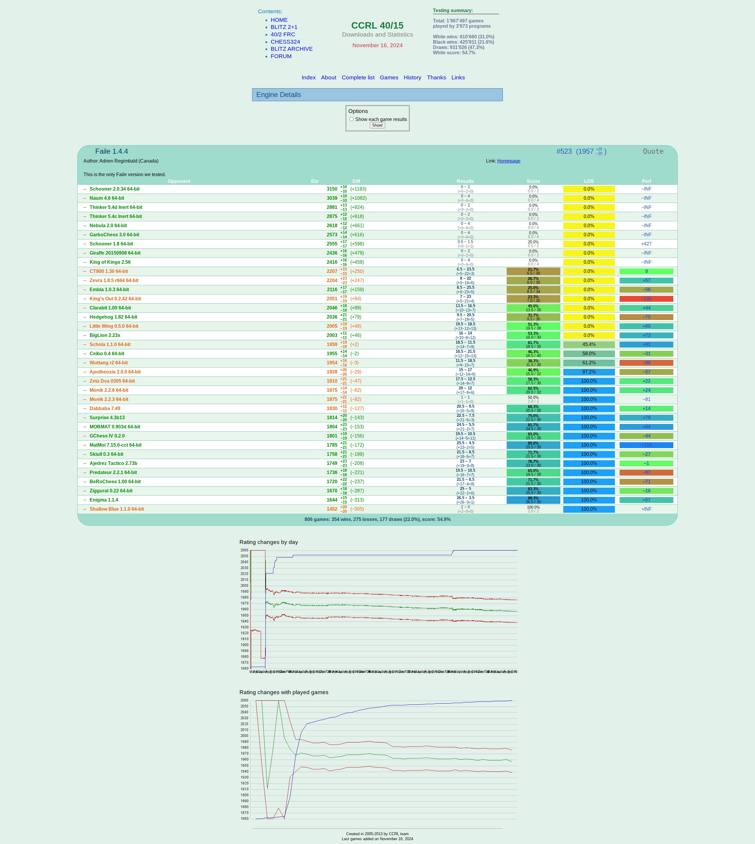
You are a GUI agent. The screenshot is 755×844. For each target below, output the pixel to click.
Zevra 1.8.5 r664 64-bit (114, 280)
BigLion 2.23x (105, 335)
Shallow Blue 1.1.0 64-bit (117, 509)
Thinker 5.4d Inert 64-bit (116, 207)
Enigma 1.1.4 (104, 499)
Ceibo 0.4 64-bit (107, 353)
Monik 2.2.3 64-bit (109, 399)
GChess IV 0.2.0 (107, 435)
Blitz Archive (292, 49)
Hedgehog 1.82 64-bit (113, 316)
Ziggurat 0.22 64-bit (111, 490)
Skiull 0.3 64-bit (106, 454)
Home (279, 20)
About (328, 77)
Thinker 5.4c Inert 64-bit (116, 216)
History (412, 77)
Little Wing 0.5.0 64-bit (114, 326)
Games (389, 77)
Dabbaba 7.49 (105, 408)
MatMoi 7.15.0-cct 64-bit (116, 445)
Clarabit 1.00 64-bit (110, 307)
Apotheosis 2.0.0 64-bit (115, 371)
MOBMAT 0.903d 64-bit (115, 426)
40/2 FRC (283, 34)
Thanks (436, 77)
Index (309, 77)
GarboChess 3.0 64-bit (114, 234)
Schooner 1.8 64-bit (111, 243)
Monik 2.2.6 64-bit (109, 390)
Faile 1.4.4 (111, 151)
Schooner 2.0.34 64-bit (114, 188)
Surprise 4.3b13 (107, 417)
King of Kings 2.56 (110, 262)
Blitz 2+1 (284, 27)
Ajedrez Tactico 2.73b (113, 463)
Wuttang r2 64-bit (109, 362)
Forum (281, 56)
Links (458, 77)
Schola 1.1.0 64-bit (110, 344)
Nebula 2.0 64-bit (108, 225)
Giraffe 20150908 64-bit (115, 252)
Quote (653, 151)
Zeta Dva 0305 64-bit (112, 381)
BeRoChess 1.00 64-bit (115, 481)
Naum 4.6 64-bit (107, 198)
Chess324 (285, 42)
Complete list (358, 77)
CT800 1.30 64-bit (109, 271)
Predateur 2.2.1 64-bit (113, 472)
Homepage (509, 160)
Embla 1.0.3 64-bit (109, 289)
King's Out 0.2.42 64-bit (115, 298)
